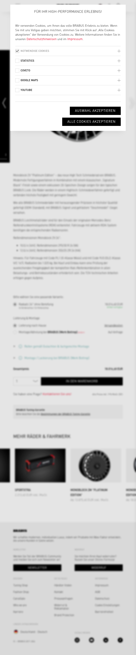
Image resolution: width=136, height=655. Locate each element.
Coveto (25, 70)
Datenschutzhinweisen (42, 39)
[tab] (68, 51)
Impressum (75, 39)
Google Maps (29, 80)
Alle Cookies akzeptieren (91, 121)
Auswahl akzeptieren (95, 110)
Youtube (26, 90)
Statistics (27, 60)
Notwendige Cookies (35, 51)
